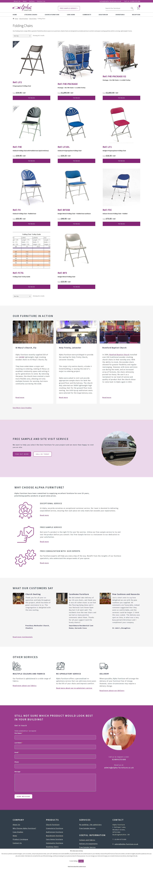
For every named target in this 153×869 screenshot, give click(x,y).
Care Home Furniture (54, 839)
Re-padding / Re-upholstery (90, 825)
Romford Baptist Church (119, 355)
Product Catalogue (20, 839)
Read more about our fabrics (24, 686)
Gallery (32, 1)
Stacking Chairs (30, 14)
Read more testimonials (23, 637)
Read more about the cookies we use (77, 866)
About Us (17, 1)
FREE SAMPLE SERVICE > (69, 8)
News (25, 1)
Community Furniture (54, 843)
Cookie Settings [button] (73, 861)
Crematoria (119, 14)
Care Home (71, 14)
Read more (20, 397)
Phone (17, 762)
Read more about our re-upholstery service (74, 688)
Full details (31, 98)
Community (87, 14)
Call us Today (42, 454)
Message (17, 771)
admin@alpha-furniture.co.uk (119, 767)
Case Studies (18, 832)
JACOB (21, 357)
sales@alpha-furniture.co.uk (110, 1)
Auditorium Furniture (54, 832)
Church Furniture (52, 14)
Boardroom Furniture (54, 836)
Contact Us (41, 1)
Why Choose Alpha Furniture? (24, 828)
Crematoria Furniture (54, 828)
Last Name (18, 743)
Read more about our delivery (112, 691)
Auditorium (103, 14)
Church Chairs (32, 18)
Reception (136, 14)
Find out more (22, 454)
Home (15, 14)
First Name (18, 733)
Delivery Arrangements (88, 844)
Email (17, 752)
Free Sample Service (87, 828)
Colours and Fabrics (87, 840)
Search (132, 8)
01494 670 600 (135, 1)
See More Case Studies (22, 408)
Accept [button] (81, 861)
